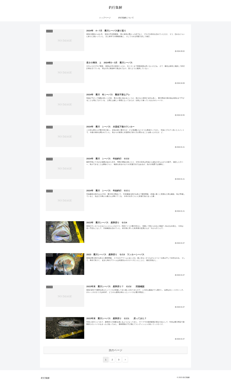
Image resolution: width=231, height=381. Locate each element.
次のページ (115, 350)
